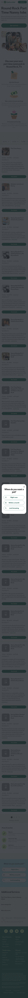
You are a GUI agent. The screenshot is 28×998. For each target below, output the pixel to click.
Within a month (14, 503)
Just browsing (14, 508)
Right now (14, 497)
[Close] (24, 487)
